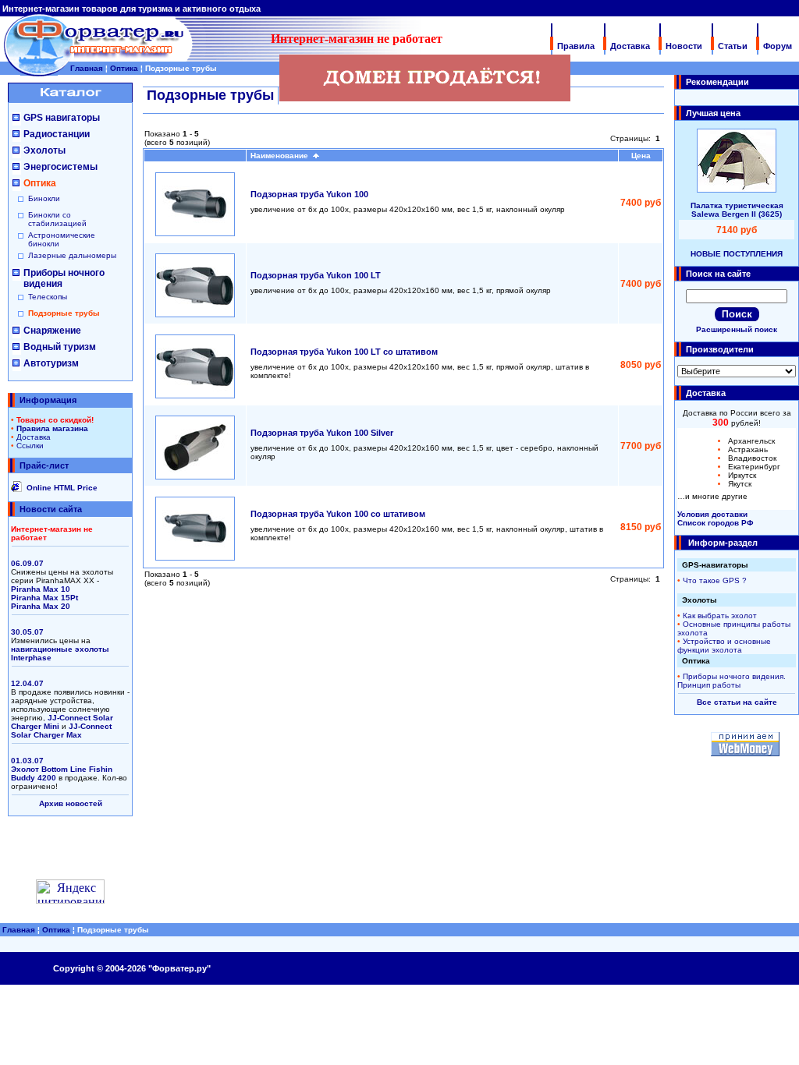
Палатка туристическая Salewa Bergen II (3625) (737, 209)
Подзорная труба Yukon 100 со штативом (337, 513)
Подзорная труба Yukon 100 (309, 194)
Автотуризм (51, 363)
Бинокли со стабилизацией (57, 219)
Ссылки (30, 445)
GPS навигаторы (61, 117)
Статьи (733, 46)
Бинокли (44, 198)
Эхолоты (44, 150)
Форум (777, 46)
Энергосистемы (60, 166)
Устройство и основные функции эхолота (724, 645)
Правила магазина (52, 428)
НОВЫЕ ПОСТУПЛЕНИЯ (737, 253)
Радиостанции (56, 134)
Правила (576, 46)
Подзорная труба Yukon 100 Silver (321, 432)
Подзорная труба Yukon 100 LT (315, 275)
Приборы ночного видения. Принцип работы (731, 680)
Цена (641, 155)
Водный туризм (59, 346)
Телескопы (47, 296)
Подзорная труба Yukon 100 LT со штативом (344, 351)
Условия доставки (712, 514)
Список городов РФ (715, 522)
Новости (684, 46)
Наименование (281, 155)
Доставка (630, 46)
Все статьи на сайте (737, 702)
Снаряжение (52, 330)
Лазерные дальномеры (72, 255)
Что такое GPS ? (715, 580)
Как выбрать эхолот (720, 615)
